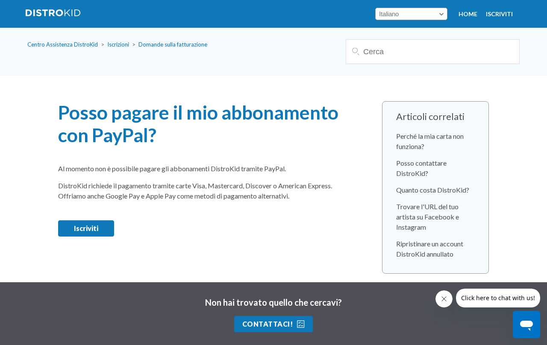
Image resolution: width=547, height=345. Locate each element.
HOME (468, 14)
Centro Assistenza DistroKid (62, 44)
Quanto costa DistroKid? (432, 190)
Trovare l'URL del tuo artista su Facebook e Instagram (427, 216)
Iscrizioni (118, 44)
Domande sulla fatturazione (172, 44)
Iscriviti (499, 14)
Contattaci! (267, 324)
